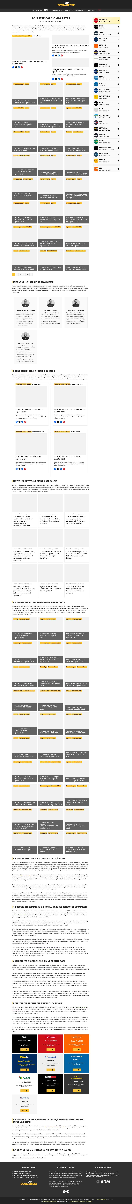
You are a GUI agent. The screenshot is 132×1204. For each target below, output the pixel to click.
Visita (24, 1050)
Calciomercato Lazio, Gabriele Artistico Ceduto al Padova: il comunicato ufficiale (50, 520)
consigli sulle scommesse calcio (43, 967)
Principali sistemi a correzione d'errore (26, 1177)
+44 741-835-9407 (101, 1199)
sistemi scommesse (26, 875)
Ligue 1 (68, 108)
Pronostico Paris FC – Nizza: (75, 708)
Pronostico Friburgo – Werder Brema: (50, 683)
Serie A (27, 132)
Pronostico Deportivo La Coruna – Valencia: (24, 172)
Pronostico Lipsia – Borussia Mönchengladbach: (49, 825)
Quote (66, 10)
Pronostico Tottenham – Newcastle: (50, 778)
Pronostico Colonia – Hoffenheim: (23, 850)
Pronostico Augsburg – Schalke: (24, 244)
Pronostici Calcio (26, 36)
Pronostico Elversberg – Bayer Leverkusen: (50, 850)
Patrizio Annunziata (76, 384)
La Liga (16, 155)
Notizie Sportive (77, 10)
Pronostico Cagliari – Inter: (49, 149)
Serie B (27, 108)
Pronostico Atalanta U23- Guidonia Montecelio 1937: (77, 196)
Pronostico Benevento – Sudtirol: (50, 125)
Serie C (27, 84)
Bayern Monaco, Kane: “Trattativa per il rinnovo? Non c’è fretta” (50, 588)
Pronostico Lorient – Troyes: (76, 732)
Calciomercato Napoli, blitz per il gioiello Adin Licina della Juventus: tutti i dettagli (76, 555)
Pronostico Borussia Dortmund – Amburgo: (24, 778)
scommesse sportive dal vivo (54, 1126)
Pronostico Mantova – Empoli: (50, 173)
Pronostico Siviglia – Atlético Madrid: (22, 731)
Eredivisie (69, 132)
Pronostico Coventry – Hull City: (51, 803)
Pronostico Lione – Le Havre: (49, 732)
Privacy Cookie (74, 1201)
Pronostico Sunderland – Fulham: (76, 684)
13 (27, 274)
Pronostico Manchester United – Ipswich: (49, 243)
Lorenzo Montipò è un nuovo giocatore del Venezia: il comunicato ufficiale (75, 590)
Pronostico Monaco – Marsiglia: (75, 124)
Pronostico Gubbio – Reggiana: (24, 101)
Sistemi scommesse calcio (22, 1173)
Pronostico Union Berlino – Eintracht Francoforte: (24, 826)
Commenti (89, 1201)
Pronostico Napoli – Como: (49, 197)
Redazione (90, 10)
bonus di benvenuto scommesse (48, 947)
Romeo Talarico (18, 514)
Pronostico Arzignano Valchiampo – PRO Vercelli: (76, 219)
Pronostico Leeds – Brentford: (23, 707)
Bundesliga (17, 227)
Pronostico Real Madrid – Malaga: (24, 268)
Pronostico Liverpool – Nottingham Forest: (75, 850)
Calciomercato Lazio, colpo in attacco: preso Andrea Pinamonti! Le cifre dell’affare (50, 555)
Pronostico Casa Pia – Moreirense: (23, 196)
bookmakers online (20, 913)
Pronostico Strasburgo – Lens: (76, 779)
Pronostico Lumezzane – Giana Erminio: (76, 100)
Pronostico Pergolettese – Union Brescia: (51, 100)
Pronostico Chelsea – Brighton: (48, 707)
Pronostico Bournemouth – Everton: (76, 802)
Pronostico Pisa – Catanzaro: (23, 124)
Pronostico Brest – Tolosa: (24, 756)
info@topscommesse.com (49, 1201)
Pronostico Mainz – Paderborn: (75, 826)
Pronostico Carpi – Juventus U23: (50, 219)
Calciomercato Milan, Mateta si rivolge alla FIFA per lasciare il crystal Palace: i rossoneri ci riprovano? (24, 591)
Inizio (32, 10)
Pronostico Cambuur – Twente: (76, 149)
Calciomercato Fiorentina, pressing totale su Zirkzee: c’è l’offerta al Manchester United (76, 520)
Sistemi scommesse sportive (22, 1171)
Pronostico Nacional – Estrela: (76, 268)
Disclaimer (82, 1201)
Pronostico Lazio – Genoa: (24, 149)
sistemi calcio (33, 377)
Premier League (44, 227)
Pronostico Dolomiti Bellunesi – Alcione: (23, 219)
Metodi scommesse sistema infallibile (25, 1175)
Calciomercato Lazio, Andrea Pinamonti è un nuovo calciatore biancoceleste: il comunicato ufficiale (23, 521)
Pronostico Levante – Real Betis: (24, 803)
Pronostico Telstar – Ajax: (51, 268)
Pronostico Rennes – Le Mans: (75, 244)
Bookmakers (56, 10)
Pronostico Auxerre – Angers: (50, 756)
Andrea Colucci (37, 36)
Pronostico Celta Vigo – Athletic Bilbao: (70, 47)
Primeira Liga (16, 36)
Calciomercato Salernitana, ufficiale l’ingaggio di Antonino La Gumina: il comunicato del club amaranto (24, 556)
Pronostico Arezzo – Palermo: (76, 173)
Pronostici (41, 10)
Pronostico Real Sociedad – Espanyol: (76, 755)
